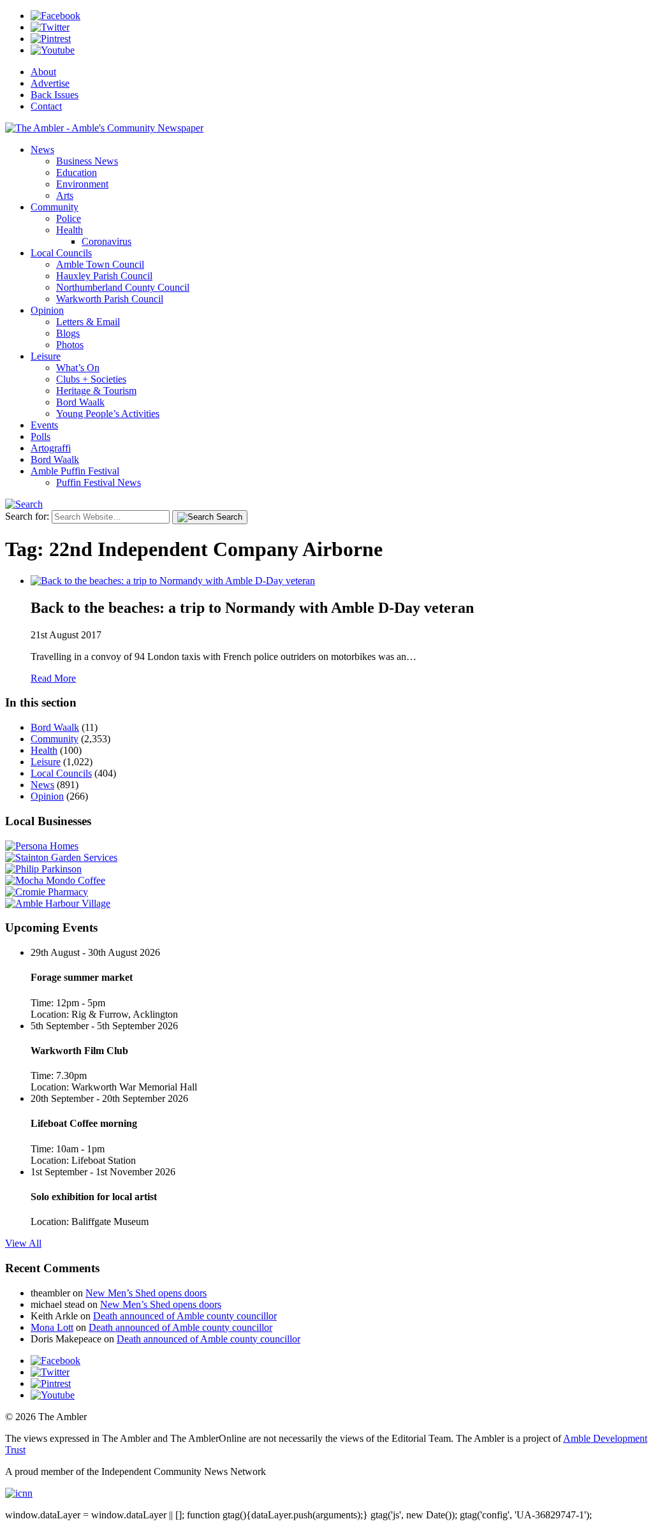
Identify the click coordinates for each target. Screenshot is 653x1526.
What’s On (77, 367)
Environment (82, 184)
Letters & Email (88, 321)
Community (54, 207)
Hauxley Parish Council (104, 275)
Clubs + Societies (91, 379)
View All (23, 1243)
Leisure (46, 356)
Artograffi (51, 448)
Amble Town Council (100, 264)
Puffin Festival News (98, 482)
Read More (53, 678)
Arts (64, 195)
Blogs (68, 333)
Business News (87, 161)
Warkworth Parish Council (109, 298)
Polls (40, 436)
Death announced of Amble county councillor (185, 1315)
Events (44, 425)
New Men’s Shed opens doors (146, 1293)
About (43, 71)
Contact (46, 106)
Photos (70, 344)
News (42, 149)
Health (69, 229)
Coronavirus (106, 241)
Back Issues (54, 94)
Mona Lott (52, 1327)
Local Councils (61, 252)
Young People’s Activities (107, 413)
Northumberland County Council (122, 287)
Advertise (50, 83)
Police (68, 218)
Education (76, 172)
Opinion (47, 310)
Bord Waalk (80, 402)
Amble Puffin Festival (75, 471)
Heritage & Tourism (96, 390)
